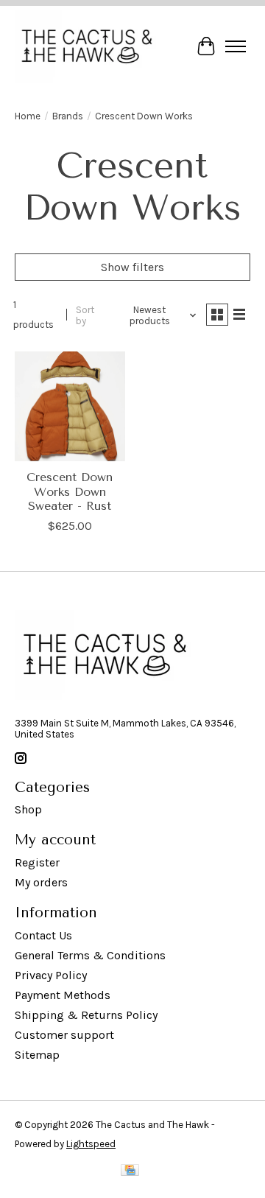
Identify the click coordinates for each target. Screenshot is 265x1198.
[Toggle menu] (235, 46)
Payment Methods (62, 995)
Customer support (64, 1035)
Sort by (85, 315)
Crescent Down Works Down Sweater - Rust (69, 491)
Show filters (132, 267)
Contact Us (43, 935)
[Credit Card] (130, 1173)
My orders (41, 882)
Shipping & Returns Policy (86, 1015)
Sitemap (37, 1055)
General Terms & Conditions (90, 955)
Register (37, 862)
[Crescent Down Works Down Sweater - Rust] (70, 406)
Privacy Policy (51, 975)
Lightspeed (91, 1143)
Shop (28, 809)
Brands (67, 116)
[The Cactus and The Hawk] (87, 46)
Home (27, 116)
